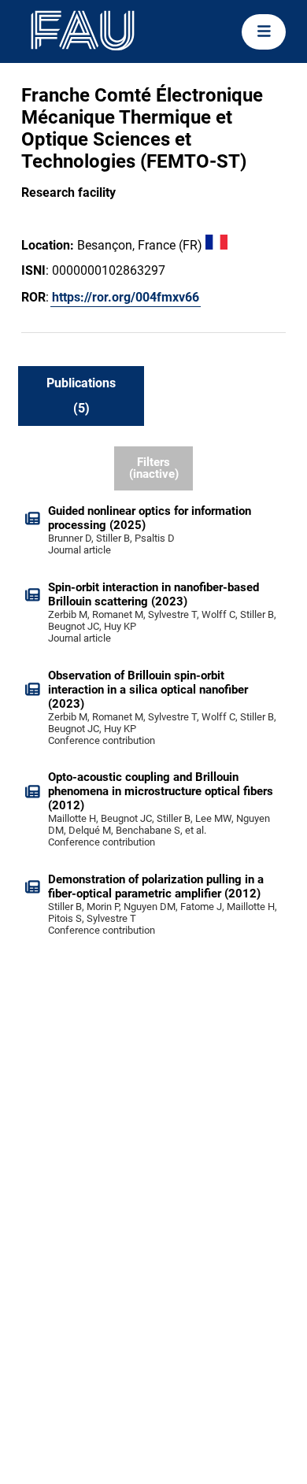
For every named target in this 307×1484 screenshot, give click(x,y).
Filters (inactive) (154, 468)
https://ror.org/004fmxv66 (125, 297)
